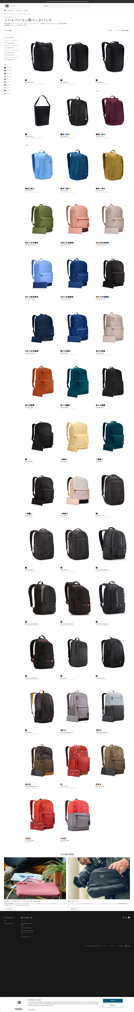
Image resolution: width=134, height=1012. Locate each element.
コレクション (19, 10)
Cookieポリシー (113, 945)
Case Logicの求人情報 (26, 928)
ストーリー (23, 920)
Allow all (113, 1000)
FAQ (5, 920)
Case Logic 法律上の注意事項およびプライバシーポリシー (27, 932)
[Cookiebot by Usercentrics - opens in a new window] (18, 1009)
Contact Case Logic (8, 923)
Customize (112, 1005)
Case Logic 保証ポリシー (26, 936)
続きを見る (11, 909)
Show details (31, 1009)
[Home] (23, 6)
